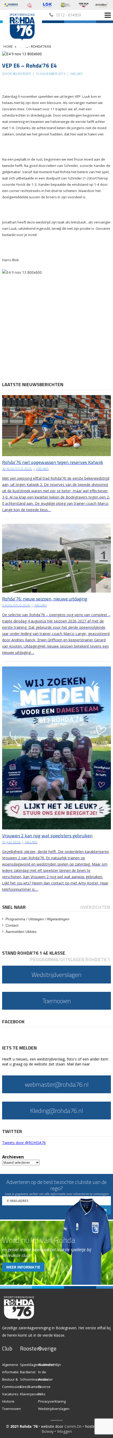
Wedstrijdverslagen (53, 1408)
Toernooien (11, 1408)
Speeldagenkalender (37, 1364)
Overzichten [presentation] (95, 907)
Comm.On (73, 1426)
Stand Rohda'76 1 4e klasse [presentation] (33, 952)
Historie (8, 1401)
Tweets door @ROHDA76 (24, 1142)
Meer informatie (23, 1267)
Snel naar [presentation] (14, 907)
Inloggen (64, 1431)
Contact (12, 925)
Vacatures (10, 1394)
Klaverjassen (30, 1394)
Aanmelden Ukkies (21, 931)
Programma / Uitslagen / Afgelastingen (37, 919)
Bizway (48, 1431)
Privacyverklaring (52, 1401)
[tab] (14, 907)
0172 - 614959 (68, 15)
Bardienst (27, 1372)
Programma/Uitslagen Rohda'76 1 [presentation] (70, 959)
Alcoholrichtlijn (49, 1364)
